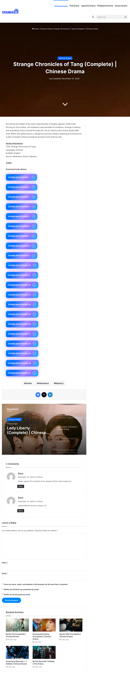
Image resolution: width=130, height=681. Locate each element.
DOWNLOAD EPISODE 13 (19, 295)
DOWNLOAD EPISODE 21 (19, 373)
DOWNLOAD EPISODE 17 (19, 334)
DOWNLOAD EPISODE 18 (19, 344)
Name (5, 563)
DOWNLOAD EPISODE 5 (19, 216)
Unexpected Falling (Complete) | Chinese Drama (42, 636)
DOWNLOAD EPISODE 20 (19, 363)
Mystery (59, 383)
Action (28, 383)
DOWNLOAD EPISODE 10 (19, 265)
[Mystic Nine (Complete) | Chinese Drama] (70, 625)
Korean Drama (121, 6)
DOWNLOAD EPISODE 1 (18, 177)
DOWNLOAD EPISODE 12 (19, 285)
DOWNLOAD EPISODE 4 (19, 207)
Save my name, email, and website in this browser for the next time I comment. (36, 584)
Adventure (43, 383)
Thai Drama (74, 6)
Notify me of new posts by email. (17, 594)
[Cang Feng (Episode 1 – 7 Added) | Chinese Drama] (17, 652)
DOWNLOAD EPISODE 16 (19, 324)
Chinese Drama (61, 6)
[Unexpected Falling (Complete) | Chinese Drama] (44, 625)
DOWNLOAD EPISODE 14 (19, 304)
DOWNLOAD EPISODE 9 (19, 255)
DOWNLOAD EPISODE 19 (19, 353)
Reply (21, 486)
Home (36, 29)
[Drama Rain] (10, 11)
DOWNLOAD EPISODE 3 (19, 197)
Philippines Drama (105, 6)
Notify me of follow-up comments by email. (21, 589)
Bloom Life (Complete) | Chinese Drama (28, 430)
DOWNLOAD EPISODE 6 (19, 226)
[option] (44, 429)
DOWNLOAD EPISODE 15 (19, 314)
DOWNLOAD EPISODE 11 (19, 275)
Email (5, 573)
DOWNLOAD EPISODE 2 (19, 187)
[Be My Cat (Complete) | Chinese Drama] (17, 625)
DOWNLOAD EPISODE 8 (19, 246)
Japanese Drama (88, 6)
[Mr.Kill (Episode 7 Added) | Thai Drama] (44, 652)
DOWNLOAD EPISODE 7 (18, 236)
